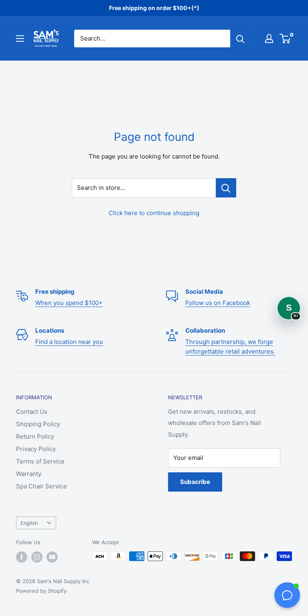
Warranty (28, 474)
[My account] (269, 38)
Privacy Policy (36, 449)
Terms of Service (40, 461)
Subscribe (195, 482)
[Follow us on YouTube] (52, 557)
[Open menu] (20, 38)
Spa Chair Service (41, 486)
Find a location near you (69, 342)
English (29, 523)
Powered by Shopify (41, 591)
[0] (285, 38)
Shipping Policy (38, 424)
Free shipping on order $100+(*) (154, 7)
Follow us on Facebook (217, 303)
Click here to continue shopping (154, 213)
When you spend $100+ (69, 303)
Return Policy (35, 436)
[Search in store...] (226, 187)
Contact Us (31, 411)
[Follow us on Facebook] (21, 557)
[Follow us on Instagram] (37, 557)
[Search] (240, 38)
